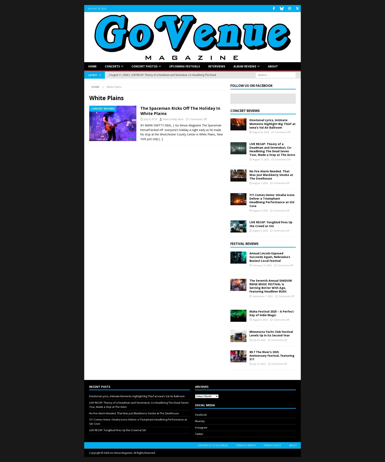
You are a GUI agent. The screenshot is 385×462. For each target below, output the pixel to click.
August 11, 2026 (261, 159)
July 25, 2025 (259, 339)
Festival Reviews (244, 244)
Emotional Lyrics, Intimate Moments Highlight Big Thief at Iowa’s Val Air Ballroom (272, 123)
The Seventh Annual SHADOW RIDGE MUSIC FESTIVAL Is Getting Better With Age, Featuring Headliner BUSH (270, 286)
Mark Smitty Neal (173, 119)
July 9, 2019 (150, 119)
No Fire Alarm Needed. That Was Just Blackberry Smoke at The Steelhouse (271, 174)
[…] (161, 139)
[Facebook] (273, 8)
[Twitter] (297, 8)
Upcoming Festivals (184, 66)
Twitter (199, 434)
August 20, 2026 (261, 132)
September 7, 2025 (263, 296)
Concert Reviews (245, 111)
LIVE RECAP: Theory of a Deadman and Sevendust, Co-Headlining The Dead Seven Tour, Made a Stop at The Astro (272, 149)
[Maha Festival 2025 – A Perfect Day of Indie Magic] (238, 316)
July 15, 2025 (259, 363)
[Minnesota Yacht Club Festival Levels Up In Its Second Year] (238, 336)
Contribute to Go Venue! (213, 445)
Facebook (201, 414)
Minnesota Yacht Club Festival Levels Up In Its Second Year (271, 333)
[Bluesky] (281, 8)
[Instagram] (289, 8)
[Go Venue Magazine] (192, 60)
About (273, 66)
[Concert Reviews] (112, 123)
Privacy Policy (272, 445)
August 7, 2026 (260, 183)
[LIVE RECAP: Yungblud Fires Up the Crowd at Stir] (238, 226)
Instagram (201, 427)
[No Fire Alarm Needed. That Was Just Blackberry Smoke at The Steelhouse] (238, 176)
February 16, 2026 (262, 265)
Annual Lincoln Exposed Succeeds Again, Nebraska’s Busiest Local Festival (269, 256)
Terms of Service (246, 445)
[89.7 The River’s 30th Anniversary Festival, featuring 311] (238, 356)
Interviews (216, 66)
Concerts (112, 66)
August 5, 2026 (260, 230)
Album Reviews (244, 66)
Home (92, 66)
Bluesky (200, 421)
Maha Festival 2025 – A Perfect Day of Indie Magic (271, 313)
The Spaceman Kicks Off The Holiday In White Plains (180, 111)
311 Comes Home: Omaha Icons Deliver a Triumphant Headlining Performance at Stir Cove (272, 200)
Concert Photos (145, 66)
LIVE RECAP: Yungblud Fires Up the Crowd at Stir (270, 224)
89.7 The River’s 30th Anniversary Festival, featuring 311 (271, 355)
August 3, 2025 (260, 319)
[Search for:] (276, 75)
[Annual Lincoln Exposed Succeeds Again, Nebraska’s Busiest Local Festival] (238, 258)
